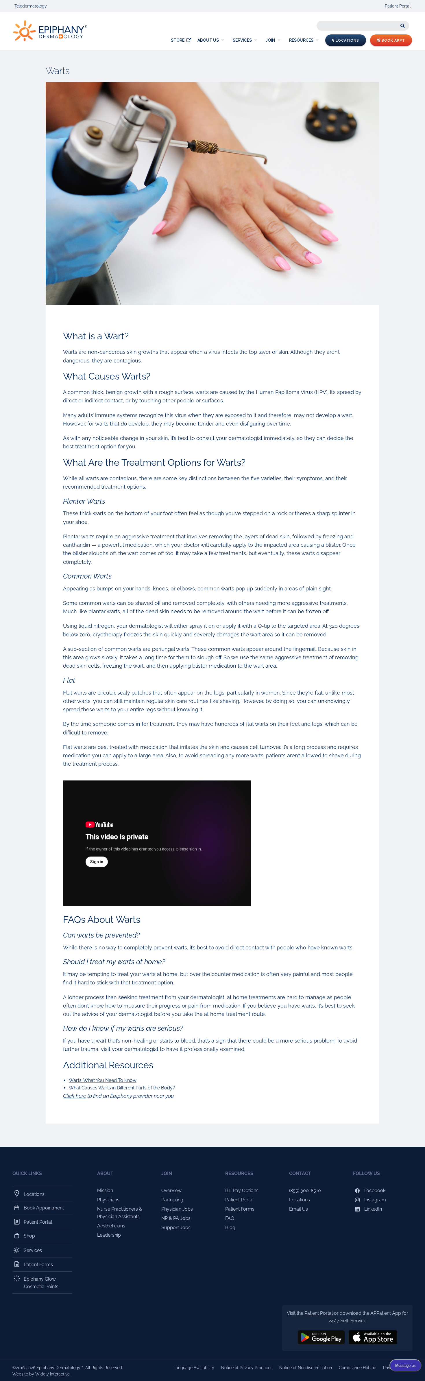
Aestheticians (111, 1226)
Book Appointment (44, 1208)
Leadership (109, 1235)
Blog (230, 1227)
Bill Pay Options (241, 1190)
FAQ (229, 1218)
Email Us (298, 1209)
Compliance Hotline (357, 1367)
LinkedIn (372, 1209)
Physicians (108, 1200)
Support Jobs (176, 1227)
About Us (208, 40)
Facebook (374, 1190)
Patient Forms (38, 1264)
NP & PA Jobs (176, 1218)
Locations (347, 40)
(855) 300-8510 (305, 1190)
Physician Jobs (177, 1209)
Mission (105, 1190)
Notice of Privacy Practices (246, 1367)
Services (242, 40)
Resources (301, 40)
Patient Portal (398, 6)
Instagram (374, 1200)
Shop (29, 1236)
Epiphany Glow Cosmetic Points (41, 1282)
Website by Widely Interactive (41, 1374)
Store (177, 40)
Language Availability (193, 1367)
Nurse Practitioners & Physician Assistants (119, 1212)
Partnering (172, 1200)
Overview (171, 1190)
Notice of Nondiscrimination (305, 1367)
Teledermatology (30, 6)
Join (270, 40)
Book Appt (392, 40)
